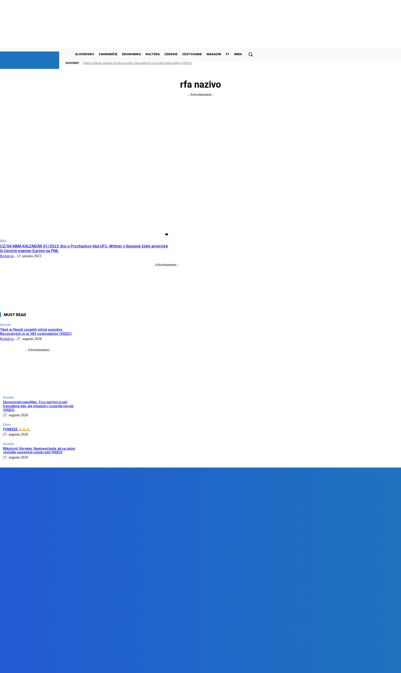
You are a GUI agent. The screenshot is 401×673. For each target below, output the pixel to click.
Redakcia (7, 256)
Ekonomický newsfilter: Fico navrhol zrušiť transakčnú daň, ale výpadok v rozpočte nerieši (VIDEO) (38, 406)
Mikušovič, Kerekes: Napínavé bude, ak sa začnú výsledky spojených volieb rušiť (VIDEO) (39, 450)
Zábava (7, 424)
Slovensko (5, 324)
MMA (3, 240)
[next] (243, 63)
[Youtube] (104, 666)
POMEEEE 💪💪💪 (16, 429)
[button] (250, 54)
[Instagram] (78, 666)
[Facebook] (52, 666)
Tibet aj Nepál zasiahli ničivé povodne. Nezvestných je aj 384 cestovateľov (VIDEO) (137, 63)
